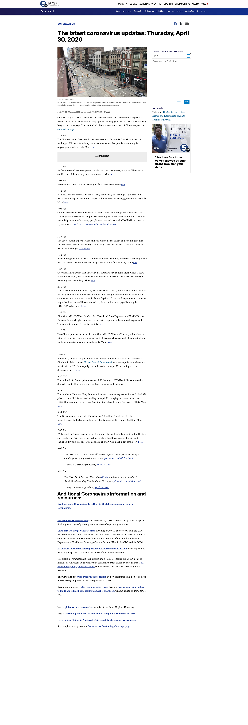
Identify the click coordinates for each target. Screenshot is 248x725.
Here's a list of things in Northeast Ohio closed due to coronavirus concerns (96, 620)
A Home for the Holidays (154, 11)
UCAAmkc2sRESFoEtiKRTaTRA (50, 11)
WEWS (46, 11)
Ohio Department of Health (91, 576)
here (93, 147)
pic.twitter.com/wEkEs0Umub (119, 458)
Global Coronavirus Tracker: (167, 51)
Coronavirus (66, 24)
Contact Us (138, 11)
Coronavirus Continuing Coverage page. (109, 626)
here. (83, 306)
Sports (168, 4)
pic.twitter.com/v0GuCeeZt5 (127, 481)
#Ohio (104, 477)
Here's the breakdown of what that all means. (94, 224)
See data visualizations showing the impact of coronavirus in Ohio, (92, 548)
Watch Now (199, 4)
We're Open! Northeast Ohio (72, 520)
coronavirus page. (66, 129)
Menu (121, 4)
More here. (84, 248)
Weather (156, 4)
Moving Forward (191, 11)
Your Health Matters (175, 11)
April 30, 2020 (104, 464)
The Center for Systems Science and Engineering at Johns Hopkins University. (169, 115)
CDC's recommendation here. (93, 586)
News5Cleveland (42, 11)
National (144, 4)
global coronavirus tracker (79, 607)
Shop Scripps (182, 4)
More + (203, 11)
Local (133, 4)
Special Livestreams (123, 11)
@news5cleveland (54, 11)
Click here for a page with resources (76, 530)
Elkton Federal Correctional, (98, 362)
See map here (159, 108)
